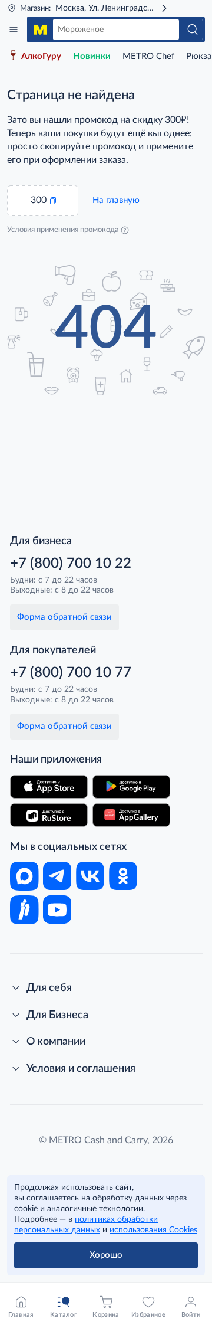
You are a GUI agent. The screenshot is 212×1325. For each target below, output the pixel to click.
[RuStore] (49, 815)
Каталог (13, 29)
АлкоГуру (41, 56)
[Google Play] (131, 787)
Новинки (92, 56)
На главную (116, 200)
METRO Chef (148, 56)
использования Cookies (153, 1230)
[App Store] (49, 787)
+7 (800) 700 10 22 (70, 564)
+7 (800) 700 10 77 (70, 673)
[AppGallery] (131, 815)
